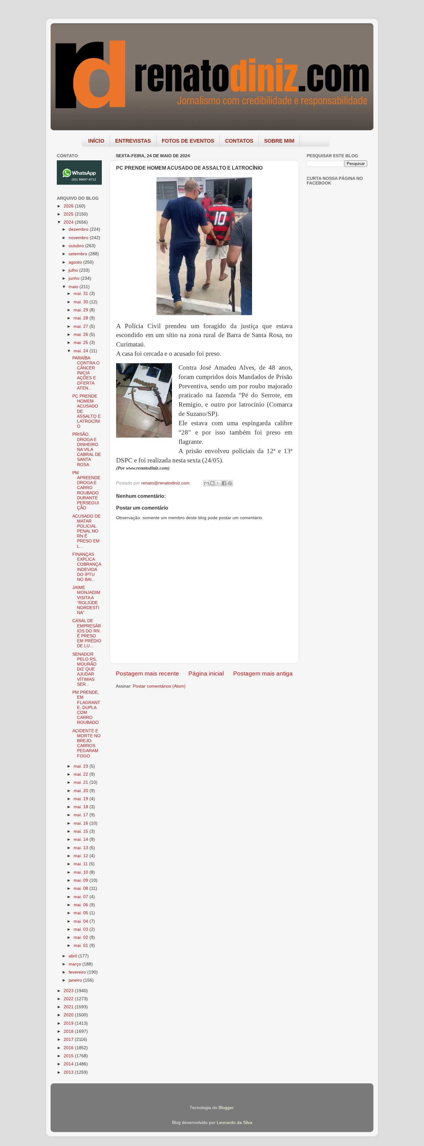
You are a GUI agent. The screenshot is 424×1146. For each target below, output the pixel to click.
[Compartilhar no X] (218, 483)
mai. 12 (81, 856)
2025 (69, 214)
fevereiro (78, 972)
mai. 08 (81, 888)
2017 (69, 1039)
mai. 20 (81, 790)
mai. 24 (81, 351)
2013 (69, 1072)
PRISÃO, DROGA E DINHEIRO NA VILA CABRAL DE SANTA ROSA (86, 449)
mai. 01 (81, 945)
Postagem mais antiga (263, 673)
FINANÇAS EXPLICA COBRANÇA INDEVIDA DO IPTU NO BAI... (86, 567)
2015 (69, 1056)
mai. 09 (81, 880)
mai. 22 (81, 774)
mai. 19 (81, 798)
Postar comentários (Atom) (159, 686)
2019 (69, 1023)
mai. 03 (81, 929)
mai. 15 (81, 831)
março (75, 964)
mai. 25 (81, 342)
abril (73, 956)
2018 (69, 1031)
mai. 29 (81, 310)
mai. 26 (81, 334)
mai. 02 (81, 937)
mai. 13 (81, 847)
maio (74, 286)
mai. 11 (81, 864)
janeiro (76, 980)
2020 (69, 1015)
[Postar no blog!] (212, 483)
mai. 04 (81, 921)
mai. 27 (81, 326)
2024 (69, 222)
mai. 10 (81, 872)
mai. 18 (81, 807)
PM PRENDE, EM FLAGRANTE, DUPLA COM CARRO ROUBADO (86, 707)
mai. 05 (81, 913)
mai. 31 (81, 293)
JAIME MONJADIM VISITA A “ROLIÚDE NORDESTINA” (86, 600)
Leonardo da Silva (234, 1122)
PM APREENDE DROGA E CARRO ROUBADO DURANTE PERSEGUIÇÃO (86, 490)
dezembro (79, 229)
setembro (78, 254)
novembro (79, 237)
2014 (69, 1064)
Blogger (226, 1107)
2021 (69, 1007)
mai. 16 (81, 823)
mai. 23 (81, 766)
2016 (69, 1048)
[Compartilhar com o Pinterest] (230, 483)
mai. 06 (81, 905)
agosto (76, 262)
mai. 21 (81, 782)
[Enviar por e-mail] (206, 483)
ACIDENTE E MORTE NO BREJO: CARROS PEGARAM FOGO (86, 743)
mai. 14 (81, 839)
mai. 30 (81, 302)
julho (74, 270)
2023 (69, 990)
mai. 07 (81, 896)
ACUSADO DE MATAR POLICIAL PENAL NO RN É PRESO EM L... (86, 531)
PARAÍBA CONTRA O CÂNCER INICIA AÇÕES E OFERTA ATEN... (86, 373)
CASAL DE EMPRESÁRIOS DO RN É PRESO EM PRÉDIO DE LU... (86, 633)
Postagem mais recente (147, 673)
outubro (77, 245)
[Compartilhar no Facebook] (224, 483)
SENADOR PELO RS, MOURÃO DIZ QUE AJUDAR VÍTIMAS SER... (84, 669)
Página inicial (206, 673)
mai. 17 (81, 815)
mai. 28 (81, 318)
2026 (69, 206)
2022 (69, 999)
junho (75, 278)
